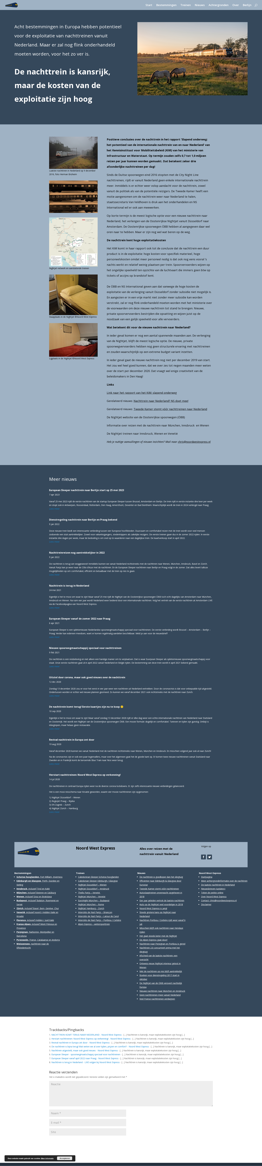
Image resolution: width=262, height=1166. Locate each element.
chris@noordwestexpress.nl (194, 442)
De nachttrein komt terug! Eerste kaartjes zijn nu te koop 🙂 (86, 706)
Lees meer (54, 508)
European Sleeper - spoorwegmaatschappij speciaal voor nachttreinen (85, 1054)
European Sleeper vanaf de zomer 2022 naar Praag (79, 618)
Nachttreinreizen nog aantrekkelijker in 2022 (77, 552)
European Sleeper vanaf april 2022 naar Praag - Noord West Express (84, 1058)
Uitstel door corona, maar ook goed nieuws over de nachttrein (87, 677)
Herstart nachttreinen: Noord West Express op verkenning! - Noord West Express (91, 1038)
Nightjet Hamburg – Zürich (91, 908)
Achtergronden (218, 5)
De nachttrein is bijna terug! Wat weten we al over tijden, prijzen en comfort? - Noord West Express (100, 1046)
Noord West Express (95, 848)
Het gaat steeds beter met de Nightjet (158, 935)
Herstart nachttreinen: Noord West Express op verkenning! (85, 774)
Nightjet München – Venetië (91, 896)
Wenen (158, 433)
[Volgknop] (203, 857)
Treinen (185, 5)
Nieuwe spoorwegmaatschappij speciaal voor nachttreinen (85, 648)
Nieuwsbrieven (208, 888)
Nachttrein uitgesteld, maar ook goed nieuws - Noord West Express (84, 1050)
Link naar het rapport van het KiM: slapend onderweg (142, 393)
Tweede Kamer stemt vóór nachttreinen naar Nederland (170, 409)
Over (235, 5)
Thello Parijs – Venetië (89, 892)
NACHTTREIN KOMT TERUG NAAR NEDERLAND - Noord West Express (86, 1034)
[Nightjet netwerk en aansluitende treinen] (73, 212)
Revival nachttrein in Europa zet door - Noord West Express (80, 1042)
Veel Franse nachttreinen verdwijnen (157, 998)
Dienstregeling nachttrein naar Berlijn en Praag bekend (83, 519)
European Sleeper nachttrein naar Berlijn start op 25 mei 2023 (86, 490)
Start (149, 5)
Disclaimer (206, 904)
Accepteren (65, 1158)
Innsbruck (188, 425)
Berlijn (247, 5)
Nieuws (200, 5)
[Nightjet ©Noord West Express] (192, 95)
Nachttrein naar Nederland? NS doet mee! (161, 401)
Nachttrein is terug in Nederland (69, 585)
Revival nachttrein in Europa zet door (71, 739)
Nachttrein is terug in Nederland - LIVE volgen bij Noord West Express (85, 1062)
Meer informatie (47, 1158)
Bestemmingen (166, 5)
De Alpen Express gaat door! (153, 939)
